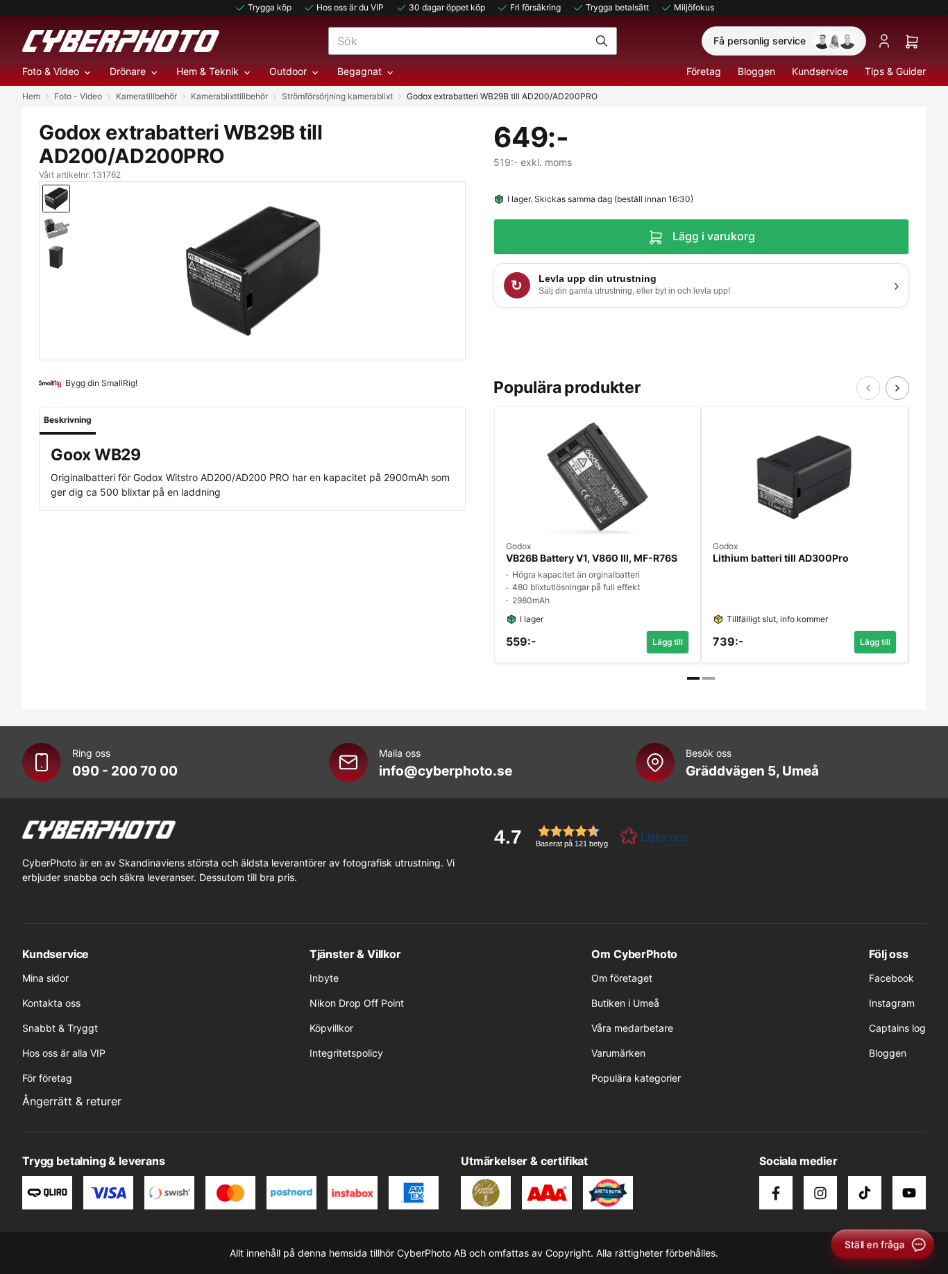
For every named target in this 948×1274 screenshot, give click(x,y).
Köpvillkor (331, 1028)
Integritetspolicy (346, 1053)
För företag (47, 1078)
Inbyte (324, 978)
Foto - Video (78, 96)
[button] (586, 836)
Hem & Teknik (207, 71)
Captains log (897, 1028)
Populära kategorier (636, 1078)
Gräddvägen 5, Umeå (752, 770)
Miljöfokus (694, 7)
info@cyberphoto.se (445, 770)
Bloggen (756, 71)
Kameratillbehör (146, 96)
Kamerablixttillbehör (229, 96)
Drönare (128, 71)
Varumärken (618, 1053)
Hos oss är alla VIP (63, 1053)
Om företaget (621, 978)
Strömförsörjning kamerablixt (337, 96)
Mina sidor (45, 978)
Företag (703, 71)
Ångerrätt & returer (71, 1101)
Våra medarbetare (632, 1028)
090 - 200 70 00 (125, 770)
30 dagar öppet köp (447, 7)
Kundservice (820, 71)
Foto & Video (50, 71)
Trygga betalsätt (617, 7)
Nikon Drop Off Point (357, 1003)
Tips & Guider (895, 71)
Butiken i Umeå (625, 1003)
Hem (31, 96)
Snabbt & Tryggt (60, 1028)
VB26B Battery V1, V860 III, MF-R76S (591, 558)
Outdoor (288, 71)
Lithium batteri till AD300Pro (781, 558)
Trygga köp (269, 7)
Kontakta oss (51, 1003)
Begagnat (359, 71)
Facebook (891, 978)
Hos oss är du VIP (350, 7)
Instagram (892, 1003)
